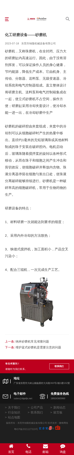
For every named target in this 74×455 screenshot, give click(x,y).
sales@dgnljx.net (23, 398)
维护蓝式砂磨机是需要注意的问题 (38, 347)
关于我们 (14, 407)
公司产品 (37, 407)
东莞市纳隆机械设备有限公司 (38, 43)
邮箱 (46, 451)
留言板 (57, 412)
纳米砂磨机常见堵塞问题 (32, 341)
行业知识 (14, 412)
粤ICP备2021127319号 (26, 429)
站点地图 (14, 417)
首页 (11, 451)
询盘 (63, 451)
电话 (28, 451)
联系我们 (59, 366)
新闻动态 (59, 407)
